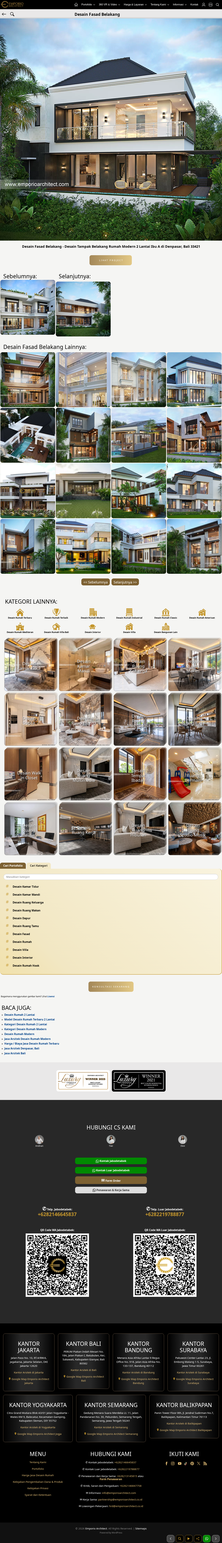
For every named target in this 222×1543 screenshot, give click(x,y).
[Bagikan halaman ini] (198, 1538)
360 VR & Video (108, 4)
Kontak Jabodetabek (112, 1161)
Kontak (194, 4)
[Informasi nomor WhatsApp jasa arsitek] (207, 1538)
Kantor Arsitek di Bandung (138, 1372)
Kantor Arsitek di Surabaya (193, 1372)
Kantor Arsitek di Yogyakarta (37, 1427)
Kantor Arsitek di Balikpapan (184, 1423)
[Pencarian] (217, 5)
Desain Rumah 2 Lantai (19, 1014)
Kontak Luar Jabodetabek (112, 1170)
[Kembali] (4, 14)
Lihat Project (110, 260)
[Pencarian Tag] (12, 14)
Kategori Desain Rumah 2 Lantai (25, 1024)
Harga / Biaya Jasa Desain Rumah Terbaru (31, 1043)
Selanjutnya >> (125, 582)
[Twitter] (199, 1465)
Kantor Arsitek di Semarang (111, 1427)
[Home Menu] (76, 5)
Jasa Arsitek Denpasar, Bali (21, 1048)
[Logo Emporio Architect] (12, 4)
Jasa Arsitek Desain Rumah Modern (27, 1039)
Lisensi (51, 996)
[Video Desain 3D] (189, 1538)
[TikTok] (186, 1464)
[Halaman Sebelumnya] (170, 1538)
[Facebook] (167, 1464)
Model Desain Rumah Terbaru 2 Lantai (29, 1019)
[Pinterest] (192, 1464)
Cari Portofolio (13, 865)
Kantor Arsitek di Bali (83, 1370)
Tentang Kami (159, 4)
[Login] (203, 5)
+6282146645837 (57, 1214)
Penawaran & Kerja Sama (112, 1190)
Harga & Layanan (134, 4)
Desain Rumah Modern (19, 1034)
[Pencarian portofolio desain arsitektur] (179, 1538)
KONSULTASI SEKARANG (111, 986)
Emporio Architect (96, 1528)
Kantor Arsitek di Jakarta (29, 1372)
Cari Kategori (38, 865)
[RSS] (205, 1464)
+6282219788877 (164, 1214)
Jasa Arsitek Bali (15, 1053)
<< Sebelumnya (95, 582)
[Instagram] (173, 1464)
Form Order (111, 1180)
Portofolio (87, 4)
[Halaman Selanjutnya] (216, 1538)
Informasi (178, 4)
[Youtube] (180, 1464)
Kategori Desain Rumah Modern (25, 1029)
